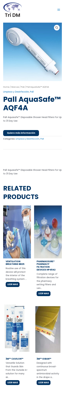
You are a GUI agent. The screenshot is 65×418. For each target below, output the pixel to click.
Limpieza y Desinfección (16, 91)
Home (6, 87)
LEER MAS (12, 284)
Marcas (15, 87)
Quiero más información (21, 132)
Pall (22, 87)
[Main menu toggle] (59, 10)
